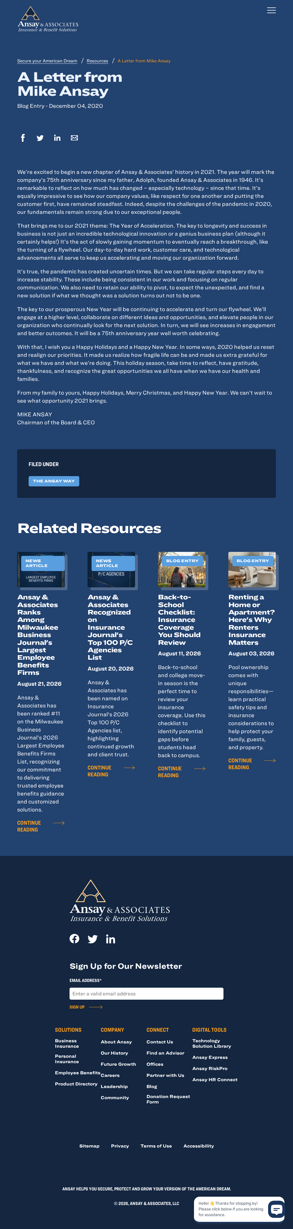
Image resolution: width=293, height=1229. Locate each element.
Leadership (114, 1086)
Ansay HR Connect (214, 1079)
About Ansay (116, 1041)
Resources (97, 60)
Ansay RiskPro (209, 1068)
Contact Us (159, 1041)
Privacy (120, 1145)
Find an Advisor (165, 1052)
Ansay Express (210, 1057)
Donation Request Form (168, 1099)
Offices (154, 1064)
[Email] (74, 138)
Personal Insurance (67, 1058)
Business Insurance (67, 1043)
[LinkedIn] (57, 138)
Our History (114, 1052)
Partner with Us (165, 1075)
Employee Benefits (77, 1072)
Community (115, 1097)
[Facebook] (23, 138)
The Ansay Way (54, 481)
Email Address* (86, 980)
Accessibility (198, 1145)
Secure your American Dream (47, 60)
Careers (110, 1075)
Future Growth (118, 1064)
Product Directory (76, 1083)
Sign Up (77, 1006)
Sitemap (89, 1145)
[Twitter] (40, 138)
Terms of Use (156, 1145)
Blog (151, 1086)
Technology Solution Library (211, 1043)
